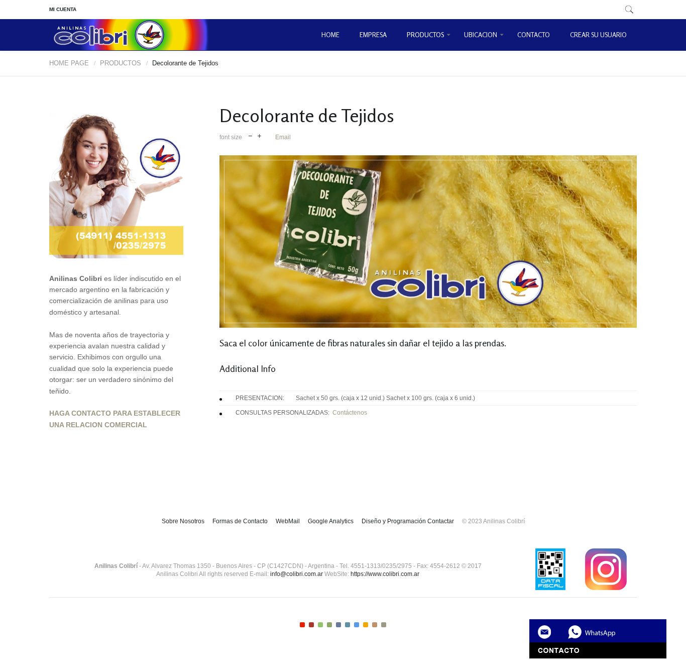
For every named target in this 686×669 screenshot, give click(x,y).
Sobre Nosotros (183, 521)
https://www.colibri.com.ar (385, 574)
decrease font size (250, 135)
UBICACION (480, 35)
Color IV (329, 624)
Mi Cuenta (62, 9)
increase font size (259, 135)
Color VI (347, 624)
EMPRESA (373, 35)
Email (283, 137)
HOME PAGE (69, 63)
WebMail (288, 521)
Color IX (374, 624)
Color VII (356, 624)
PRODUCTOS (425, 35)
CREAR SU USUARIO (598, 35)
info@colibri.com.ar (296, 574)
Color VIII (365, 624)
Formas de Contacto (240, 521)
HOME (330, 35)
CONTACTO (533, 35)
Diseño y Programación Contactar (408, 521)
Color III (320, 624)
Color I (302, 624)
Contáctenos (348, 412)
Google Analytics (331, 521)
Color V (338, 624)
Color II (311, 624)
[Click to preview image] (428, 241)
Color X (383, 624)
